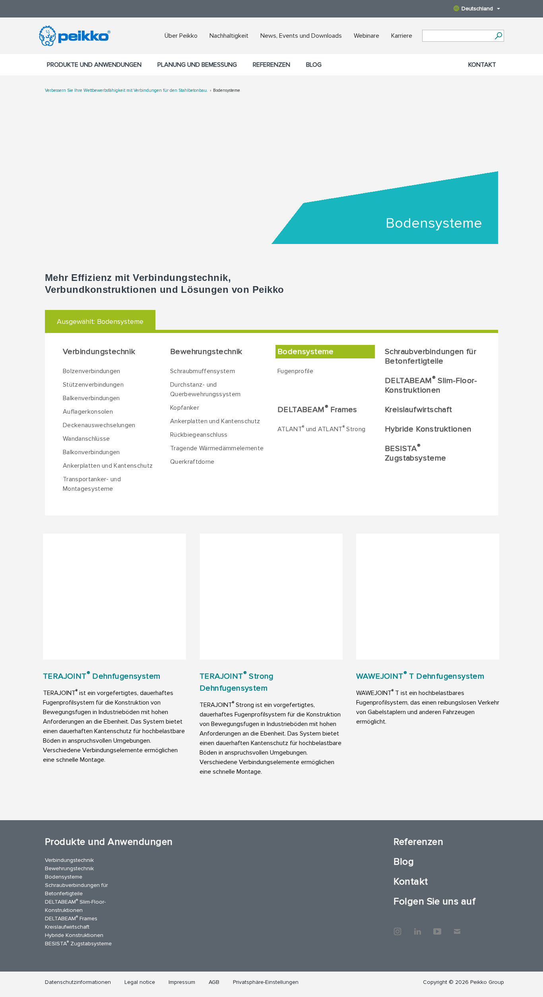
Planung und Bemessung (197, 65)
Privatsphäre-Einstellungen (266, 982)
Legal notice (139, 982)
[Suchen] (498, 35)
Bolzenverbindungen (91, 371)
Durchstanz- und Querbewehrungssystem (205, 389)
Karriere (401, 36)
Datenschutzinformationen (78, 982)
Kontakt (482, 65)
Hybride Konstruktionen (428, 429)
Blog (314, 65)
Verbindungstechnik (99, 351)
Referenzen (271, 65)
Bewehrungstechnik (206, 351)
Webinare (366, 36)
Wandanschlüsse (86, 439)
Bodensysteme (226, 90)
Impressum (182, 982)
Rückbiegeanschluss (199, 435)
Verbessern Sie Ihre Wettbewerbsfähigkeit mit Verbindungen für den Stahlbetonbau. (126, 90)
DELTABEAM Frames (317, 409)
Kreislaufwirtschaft (418, 409)
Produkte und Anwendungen (94, 65)
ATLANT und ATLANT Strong (321, 428)
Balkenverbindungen (91, 398)
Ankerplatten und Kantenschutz (108, 466)
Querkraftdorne (192, 462)
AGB (214, 982)
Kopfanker (184, 408)
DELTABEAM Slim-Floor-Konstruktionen (431, 385)
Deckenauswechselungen (99, 425)
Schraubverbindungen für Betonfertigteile (430, 356)
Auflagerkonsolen (88, 412)
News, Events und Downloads (301, 36)
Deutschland (477, 8)
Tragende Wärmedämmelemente (217, 448)
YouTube (437, 927)
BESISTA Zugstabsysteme (415, 453)
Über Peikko (181, 36)
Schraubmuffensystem (202, 371)
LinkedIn (417, 927)
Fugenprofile (295, 371)
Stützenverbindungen (93, 385)
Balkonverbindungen (91, 452)
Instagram (397, 927)
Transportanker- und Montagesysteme (92, 484)
